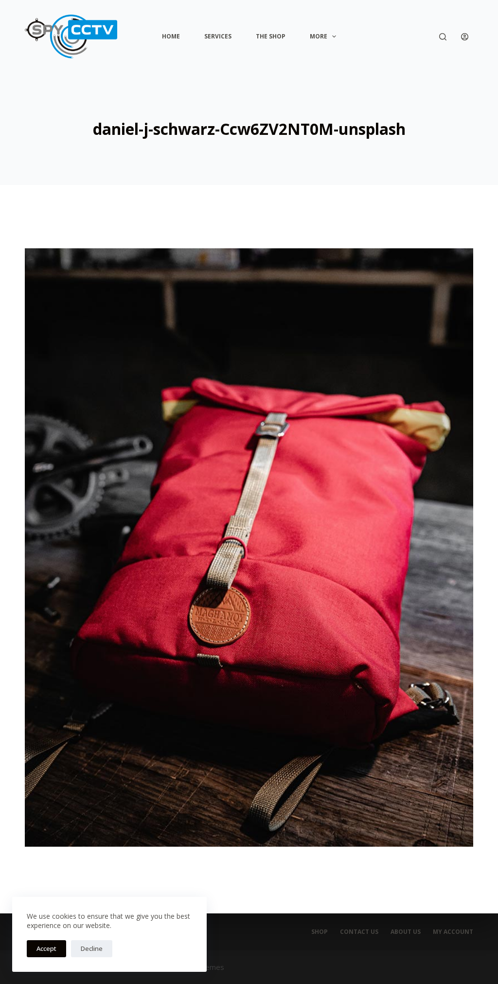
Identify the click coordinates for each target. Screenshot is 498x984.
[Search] (442, 36)
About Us (406, 932)
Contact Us (359, 932)
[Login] (464, 36)
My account (453, 932)
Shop (319, 932)
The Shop (270, 36)
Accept (46, 948)
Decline (92, 948)
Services (217, 36)
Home (171, 36)
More (318, 36)
